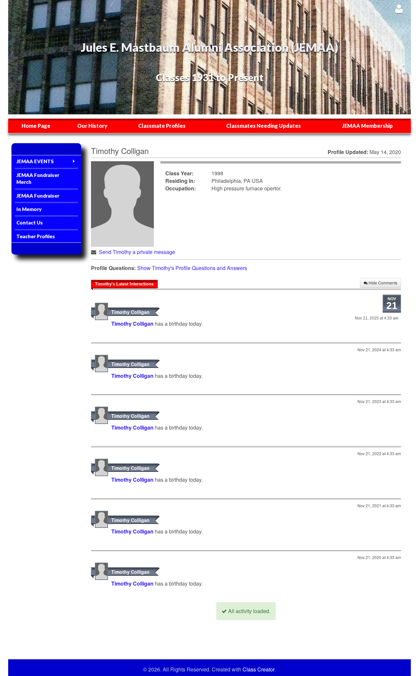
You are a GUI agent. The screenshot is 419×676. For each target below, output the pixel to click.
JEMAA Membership (367, 126)
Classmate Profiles (162, 126)
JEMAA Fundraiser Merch (37, 178)
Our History (92, 126)
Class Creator (259, 669)
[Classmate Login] (399, 8)
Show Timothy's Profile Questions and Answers (192, 268)
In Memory (29, 209)
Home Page (36, 126)
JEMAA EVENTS (35, 161)
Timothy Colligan (130, 312)
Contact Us (29, 222)
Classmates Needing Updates (263, 126)
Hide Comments (382, 282)
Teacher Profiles (35, 236)
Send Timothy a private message (137, 252)
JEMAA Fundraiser (37, 196)
